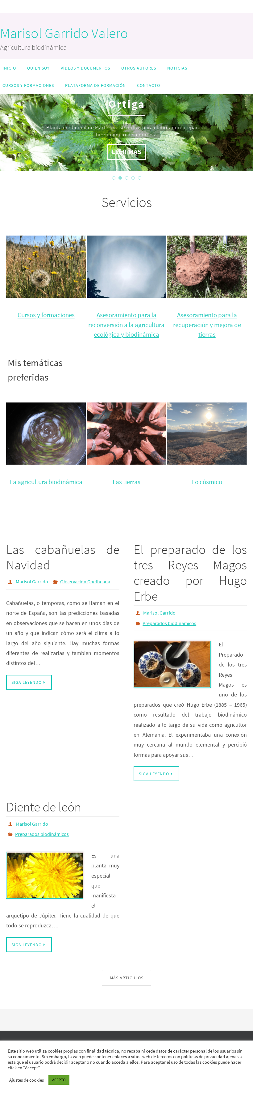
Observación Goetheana (85, 581)
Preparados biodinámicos (169, 621)
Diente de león (43, 803)
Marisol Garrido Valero (64, 33)
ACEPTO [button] (59, 1080)
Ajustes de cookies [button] (26, 1080)
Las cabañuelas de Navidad (62, 557)
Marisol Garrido (32, 581)
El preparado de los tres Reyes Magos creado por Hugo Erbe (190, 572)
